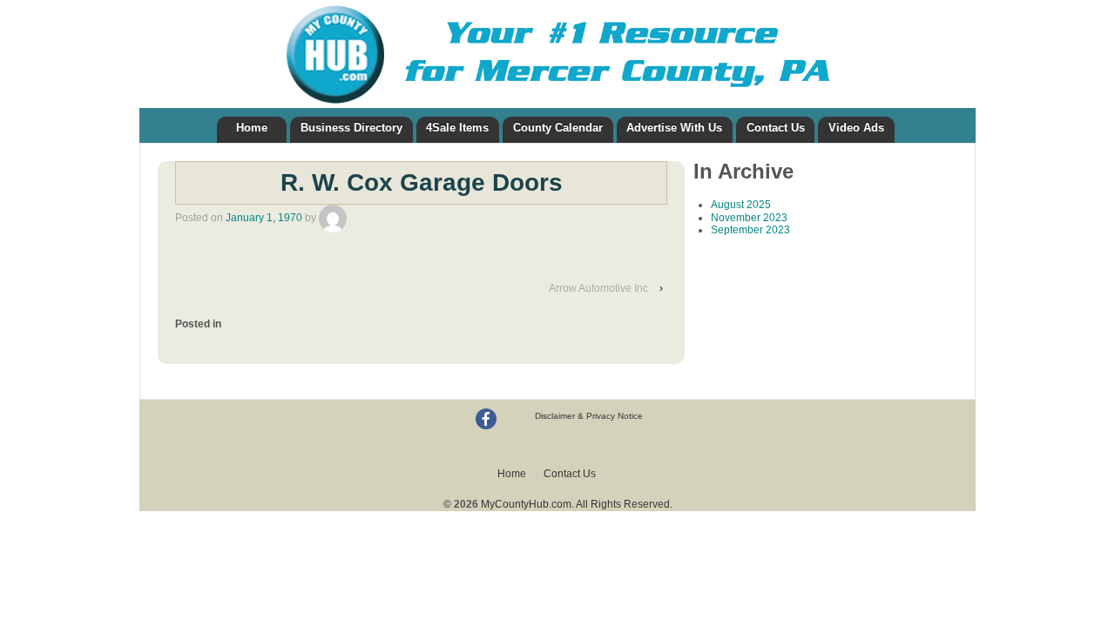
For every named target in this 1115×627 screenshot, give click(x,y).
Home (251, 127)
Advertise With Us (674, 127)
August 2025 (741, 205)
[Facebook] (486, 418)
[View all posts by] (333, 218)
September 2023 (750, 230)
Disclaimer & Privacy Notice (589, 416)
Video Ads (856, 127)
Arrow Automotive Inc (598, 288)
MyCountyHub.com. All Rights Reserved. (575, 504)
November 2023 (749, 218)
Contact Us (776, 127)
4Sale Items (457, 127)
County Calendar (558, 127)
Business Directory (351, 127)
